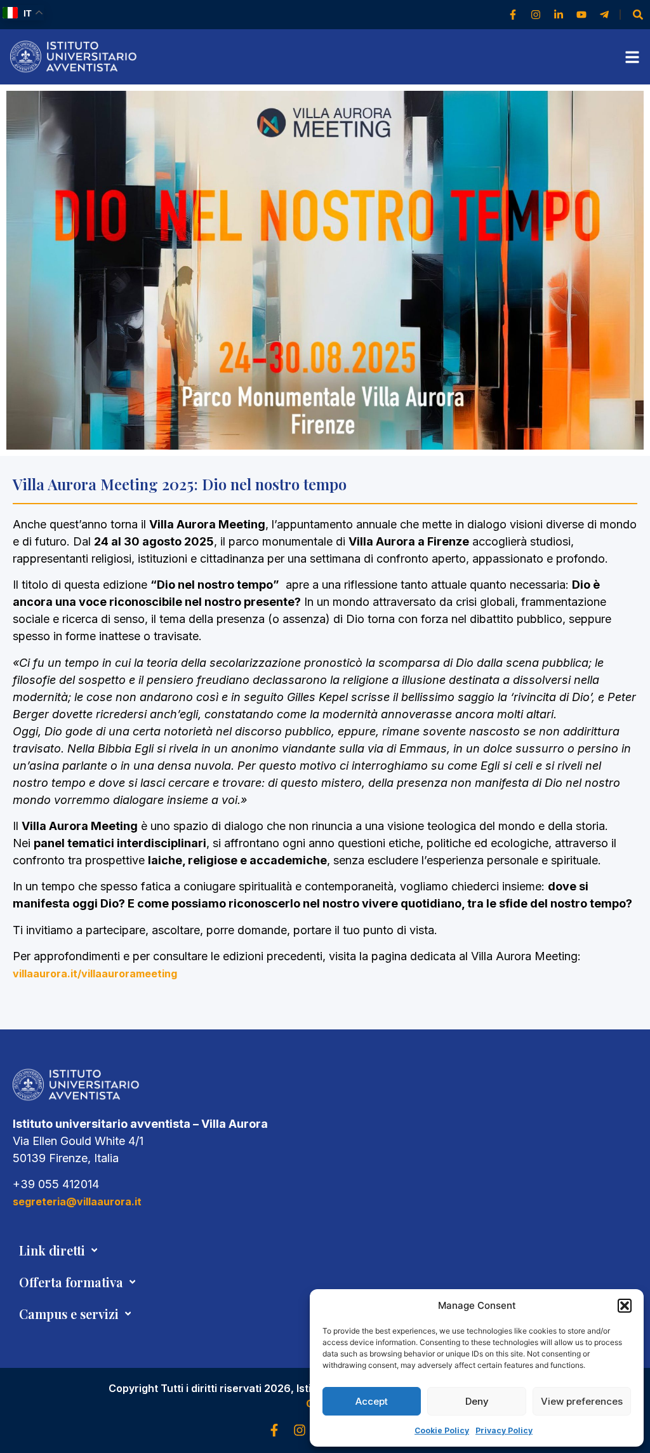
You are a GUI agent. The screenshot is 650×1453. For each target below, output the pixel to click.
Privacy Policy (504, 1430)
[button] (624, 1305)
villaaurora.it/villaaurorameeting (95, 973)
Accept (371, 1401)
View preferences (582, 1401)
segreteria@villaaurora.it (77, 1201)
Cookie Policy (442, 1430)
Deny (477, 1401)
